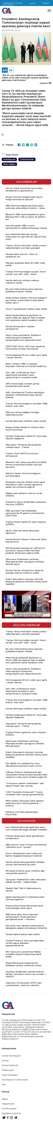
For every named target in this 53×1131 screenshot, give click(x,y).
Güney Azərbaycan (11, 1056)
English (46, 3)
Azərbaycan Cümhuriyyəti (15, 1080)
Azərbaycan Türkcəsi (12, 3)
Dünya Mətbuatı (10, 1065)
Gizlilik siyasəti (9, 1108)
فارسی (32, 3)
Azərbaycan (9, 159)
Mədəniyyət (8, 1070)
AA (5, 70)
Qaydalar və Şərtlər (11, 1113)
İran (4, 1084)
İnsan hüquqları (10, 1075)
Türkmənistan (27, 159)
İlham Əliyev (9, 164)
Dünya (5, 1060)
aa (10, 70)
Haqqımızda (8, 1104)
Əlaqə (5, 1099)
